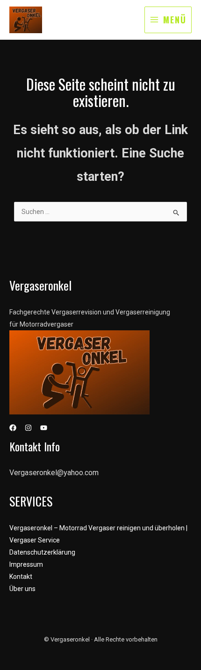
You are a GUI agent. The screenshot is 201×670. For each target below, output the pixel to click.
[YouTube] (43, 427)
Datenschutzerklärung (42, 552)
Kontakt (20, 576)
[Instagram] (28, 427)
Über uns (22, 588)
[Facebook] (12, 427)
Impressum (26, 564)
